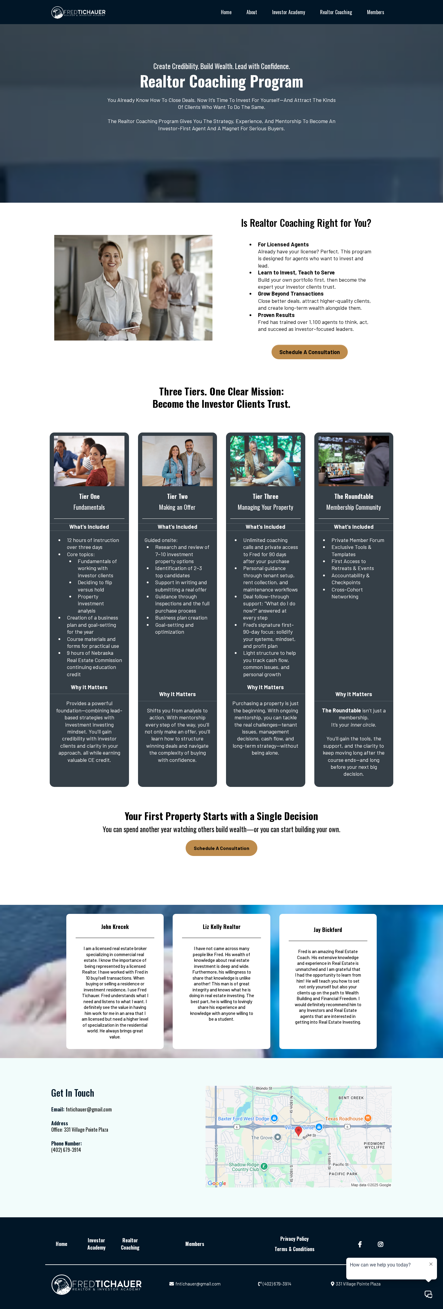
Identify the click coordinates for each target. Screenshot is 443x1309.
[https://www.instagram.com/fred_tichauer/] (381, 1244)
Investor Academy (288, 12)
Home (226, 12)
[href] (299, 1136)
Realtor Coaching (336, 12)
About (252, 12)
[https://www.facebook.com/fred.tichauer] (361, 1244)
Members (375, 12)
